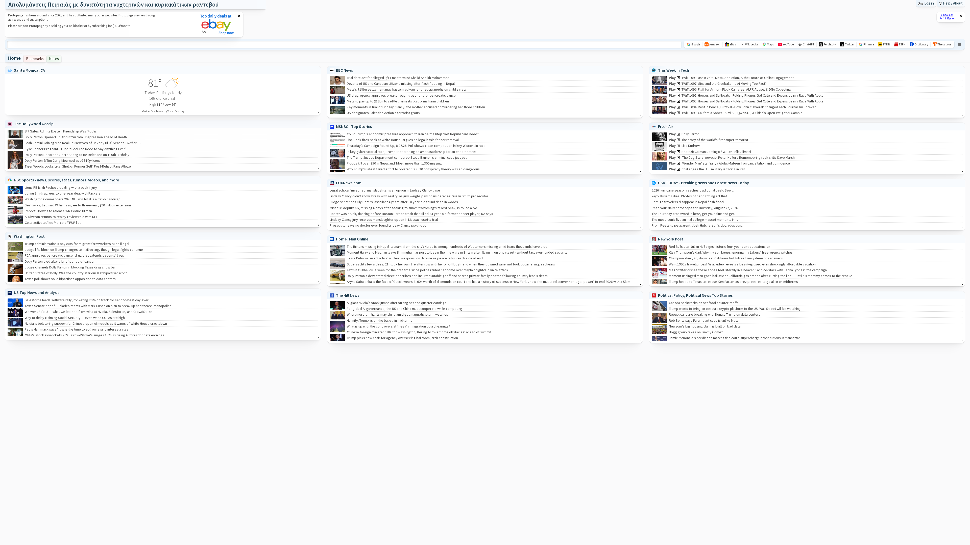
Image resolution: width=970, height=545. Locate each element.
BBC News (344, 70)
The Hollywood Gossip (34, 123)
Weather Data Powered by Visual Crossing (163, 111)
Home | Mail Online (352, 238)
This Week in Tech (673, 70)
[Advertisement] (99, 24)
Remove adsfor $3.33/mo (947, 16)
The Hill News (347, 295)
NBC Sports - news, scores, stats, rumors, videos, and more (66, 179)
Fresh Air (665, 126)
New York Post (670, 238)
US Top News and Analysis (36, 292)
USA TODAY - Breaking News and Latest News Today (703, 182)
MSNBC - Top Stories (354, 126)
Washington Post (29, 236)
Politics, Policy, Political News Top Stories (695, 295)
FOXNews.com (348, 182)
